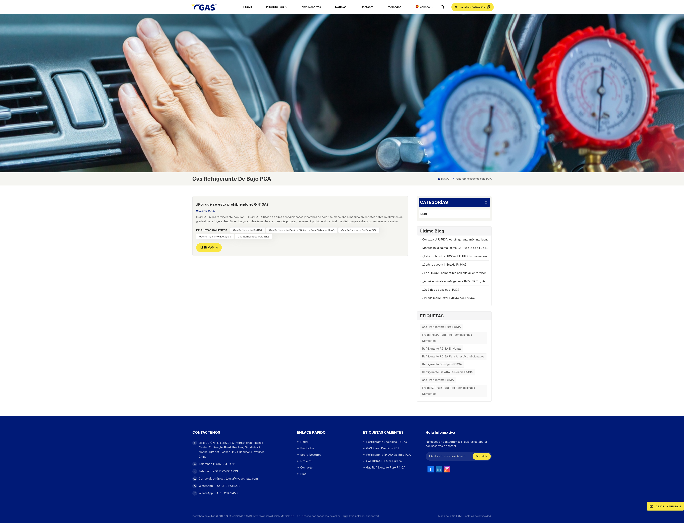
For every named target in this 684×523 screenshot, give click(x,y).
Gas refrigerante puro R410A (385, 467)
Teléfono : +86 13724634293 (218, 471)
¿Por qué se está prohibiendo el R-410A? (232, 204)
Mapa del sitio (446, 516)
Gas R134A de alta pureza (384, 461)
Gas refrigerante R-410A (247, 230)
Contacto (367, 7)
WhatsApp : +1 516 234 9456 (218, 493)
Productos (307, 448)
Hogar (304, 442)
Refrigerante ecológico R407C (386, 442)
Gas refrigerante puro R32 (253, 236)
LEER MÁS (207, 247)
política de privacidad (478, 516)
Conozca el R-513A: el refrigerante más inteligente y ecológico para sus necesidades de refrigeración (455, 239)
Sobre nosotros (310, 7)
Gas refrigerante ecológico (215, 236)
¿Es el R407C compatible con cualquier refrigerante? (455, 273)
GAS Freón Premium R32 (382, 448)
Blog (423, 214)
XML (460, 516)
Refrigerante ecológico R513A (442, 364)
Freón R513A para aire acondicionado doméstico (447, 338)
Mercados (394, 7)
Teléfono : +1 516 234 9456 (217, 464)
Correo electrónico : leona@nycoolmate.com (228, 478)
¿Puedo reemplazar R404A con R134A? (448, 298)
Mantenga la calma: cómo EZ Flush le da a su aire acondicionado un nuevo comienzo (455, 248)
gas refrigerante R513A (438, 380)
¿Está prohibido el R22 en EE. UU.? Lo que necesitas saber (455, 256)
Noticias (340, 7)
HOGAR (247, 7)
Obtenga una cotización (470, 7)
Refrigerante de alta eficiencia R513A (447, 372)
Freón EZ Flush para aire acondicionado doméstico (448, 391)
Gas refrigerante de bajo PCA (359, 230)
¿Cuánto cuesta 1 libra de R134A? (444, 264)
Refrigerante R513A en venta (441, 349)
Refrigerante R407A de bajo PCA (388, 455)
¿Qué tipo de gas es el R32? (440, 290)
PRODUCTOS (275, 7)
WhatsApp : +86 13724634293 (219, 486)
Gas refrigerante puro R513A (441, 327)
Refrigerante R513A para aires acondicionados (453, 356)
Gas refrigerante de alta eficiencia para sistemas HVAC (302, 230)
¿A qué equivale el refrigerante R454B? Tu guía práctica (455, 281)
